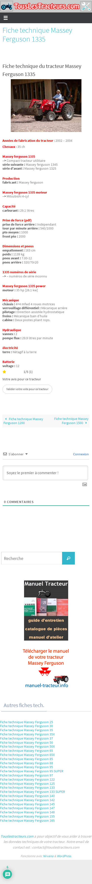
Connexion (80, 454)
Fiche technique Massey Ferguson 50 (26, 742)
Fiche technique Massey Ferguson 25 (26, 722)
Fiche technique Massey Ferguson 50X (27, 746)
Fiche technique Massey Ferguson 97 (26, 775)
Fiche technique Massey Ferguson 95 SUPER (31, 771)
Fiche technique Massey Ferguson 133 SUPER (32, 791)
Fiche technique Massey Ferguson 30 (26, 726)
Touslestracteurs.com (16, 836)
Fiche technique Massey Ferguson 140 (27, 796)
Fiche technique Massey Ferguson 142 (27, 800)
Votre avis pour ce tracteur (21, 379)
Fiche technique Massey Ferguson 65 (26, 750)
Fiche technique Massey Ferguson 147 (27, 808)
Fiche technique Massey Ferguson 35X (27, 734)
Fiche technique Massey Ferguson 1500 (71, 421)
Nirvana (48, 856)
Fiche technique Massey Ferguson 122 (27, 779)
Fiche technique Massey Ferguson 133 (27, 787)
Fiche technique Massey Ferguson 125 (27, 783)
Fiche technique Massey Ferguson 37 (26, 738)
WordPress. (64, 856)
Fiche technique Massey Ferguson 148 (27, 812)
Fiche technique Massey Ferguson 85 (26, 759)
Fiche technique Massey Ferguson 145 (27, 804)
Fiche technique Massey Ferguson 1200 (23, 421)
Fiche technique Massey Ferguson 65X (27, 755)
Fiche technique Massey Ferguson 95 (26, 767)
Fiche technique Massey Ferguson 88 (26, 763)
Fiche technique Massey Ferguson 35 (26, 730)
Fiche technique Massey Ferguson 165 (27, 820)
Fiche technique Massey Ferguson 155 (27, 816)
